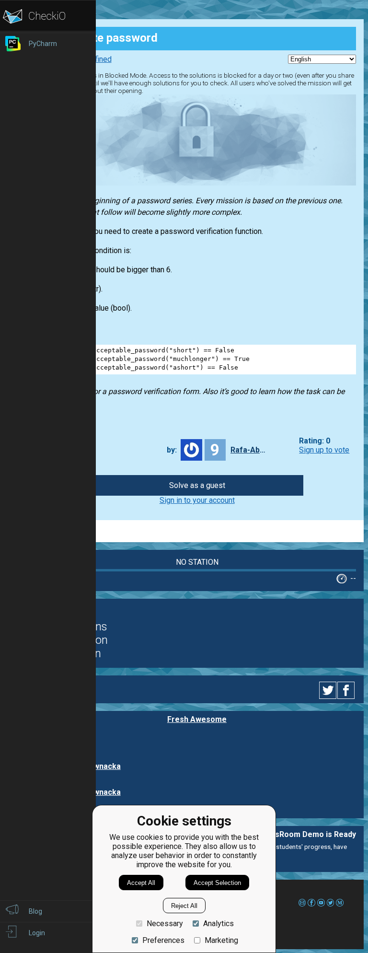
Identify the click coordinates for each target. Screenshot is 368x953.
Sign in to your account (197, 500)
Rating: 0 (314, 440)
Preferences (163, 940)
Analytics (218, 923)
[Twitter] (328, 690)
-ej (85, 739)
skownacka (100, 766)
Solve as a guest (197, 485)
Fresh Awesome (197, 719)
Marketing (221, 940)
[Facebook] (347, 690)
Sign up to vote (324, 449)
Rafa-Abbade (249, 449)
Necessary (165, 923)
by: (172, 449)
